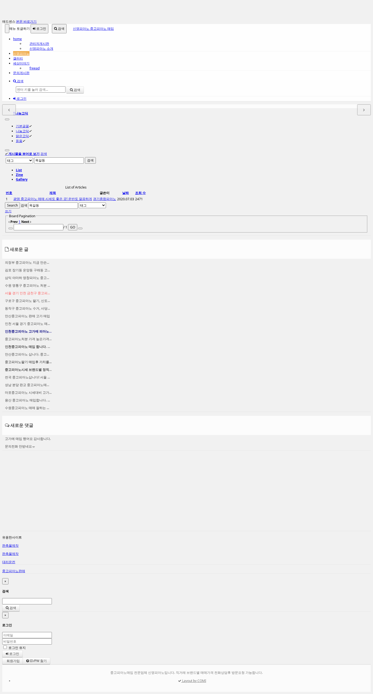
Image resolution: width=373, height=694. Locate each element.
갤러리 (18, 58)
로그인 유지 (17, 647)
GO (72, 227)
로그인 (40, 28)
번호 (9, 192)
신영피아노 (21, 53)
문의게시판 (21, 72)
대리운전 (8, 562)
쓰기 (8, 211)
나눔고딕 (22, 131)
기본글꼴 (22, 126)
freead (34, 68)
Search (12, 205)
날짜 (125, 192)
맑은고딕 (22, 136)
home (17, 39)
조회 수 (140, 192)
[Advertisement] (166, 492)
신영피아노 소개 (41, 48)
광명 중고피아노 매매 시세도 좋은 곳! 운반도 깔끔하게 (52, 198)
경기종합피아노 (104, 198)
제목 (52, 192)
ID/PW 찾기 (38, 660)
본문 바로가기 (26, 21)
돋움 (19, 141)
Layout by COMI (193, 680)
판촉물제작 (10, 545)
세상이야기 (21, 63)
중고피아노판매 (13, 571)
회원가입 (13, 660)
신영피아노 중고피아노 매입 (93, 28)
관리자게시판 (39, 43)
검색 (60, 28)
